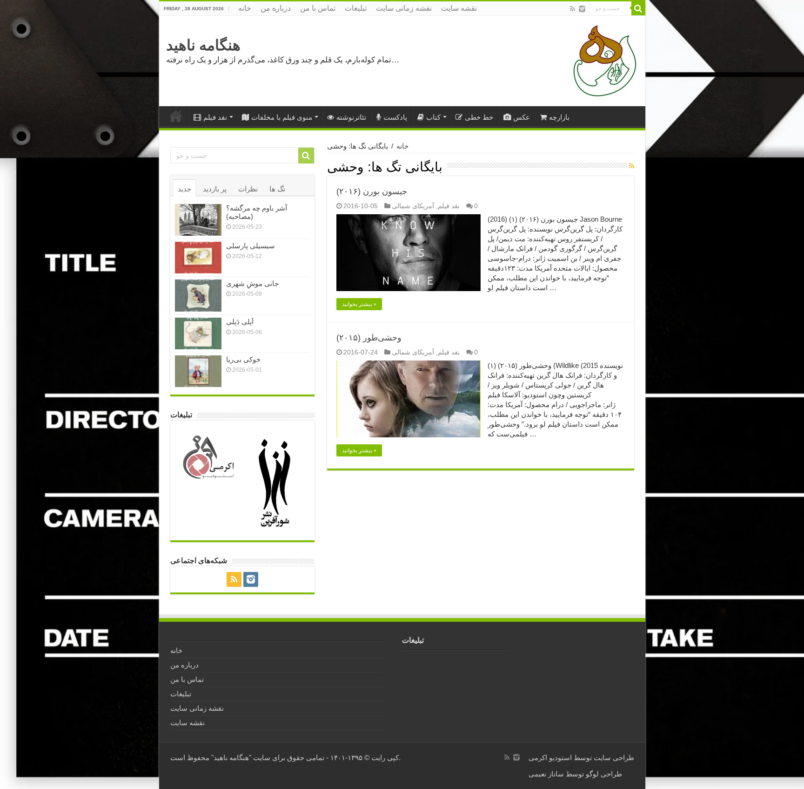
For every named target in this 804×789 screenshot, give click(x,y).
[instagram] (582, 8)
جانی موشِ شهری (252, 283)
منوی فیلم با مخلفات (281, 117)
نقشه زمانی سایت (404, 8)
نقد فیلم (215, 117)
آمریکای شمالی (413, 206)
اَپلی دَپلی (240, 322)
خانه (244, 8)
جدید (184, 189)
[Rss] (572, 8)
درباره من (276, 8)
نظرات (248, 189)
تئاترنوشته (351, 117)
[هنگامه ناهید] (602, 60)
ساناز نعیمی (546, 774)
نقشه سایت (459, 8)
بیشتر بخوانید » (359, 304)
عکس (521, 117)
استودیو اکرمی (550, 758)
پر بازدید (215, 189)
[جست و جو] (638, 8)
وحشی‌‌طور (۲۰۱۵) (369, 337)
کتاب (433, 117)
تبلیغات (356, 8)
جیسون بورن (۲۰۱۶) (371, 191)
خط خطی (479, 117)
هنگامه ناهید (203, 45)
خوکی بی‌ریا (243, 359)
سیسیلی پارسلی (250, 246)
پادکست (395, 117)
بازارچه (559, 117)
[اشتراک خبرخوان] (631, 166)
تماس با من (317, 8)
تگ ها (277, 189)
